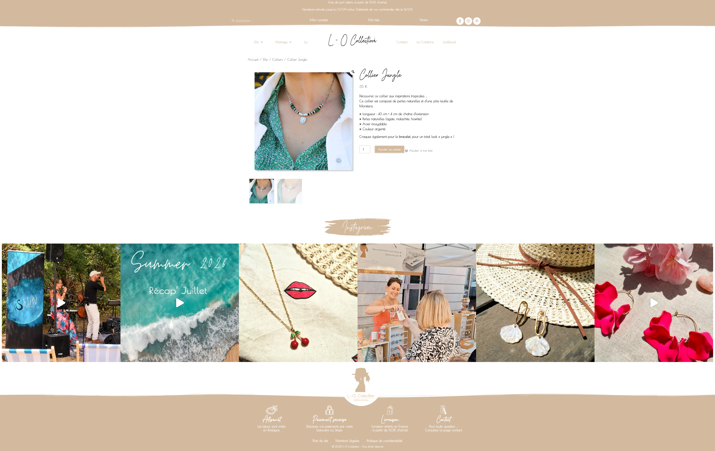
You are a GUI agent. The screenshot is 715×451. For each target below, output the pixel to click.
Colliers (277, 59)
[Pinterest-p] (477, 21)
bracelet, (405, 137)
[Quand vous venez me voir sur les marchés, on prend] (535, 303)
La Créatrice (425, 42)
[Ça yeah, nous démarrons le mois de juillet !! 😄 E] (417, 303)
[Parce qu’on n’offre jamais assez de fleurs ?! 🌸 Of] (654, 303)
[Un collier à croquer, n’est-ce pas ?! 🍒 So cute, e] (298, 303)
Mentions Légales (347, 441)
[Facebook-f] (460, 21)
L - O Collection (352, 40)
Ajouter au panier (389, 149)
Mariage (281, 42)
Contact (401, 42)
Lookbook (449, 42)
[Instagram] (468, 21)
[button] (419, 150)
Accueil (253, 59)
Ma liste (373, 20)
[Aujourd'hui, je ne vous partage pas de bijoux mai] (61, 303)
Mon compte (319, 20)
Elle (256, 42)
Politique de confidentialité (384, 441)
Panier (424, 20)
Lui (305, 42)
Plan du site (320, 441)
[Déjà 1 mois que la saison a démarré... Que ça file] (179, 303)
